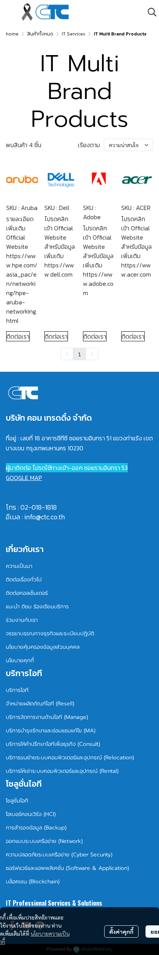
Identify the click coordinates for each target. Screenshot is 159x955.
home (12, 33)
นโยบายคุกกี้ (20, 660)
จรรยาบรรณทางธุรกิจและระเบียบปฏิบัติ (50, 633)
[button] (152, 11)
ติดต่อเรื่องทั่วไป (24, 580)
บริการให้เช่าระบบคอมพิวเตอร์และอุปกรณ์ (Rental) (62, 771)
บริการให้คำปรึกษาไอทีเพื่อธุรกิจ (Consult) (53, 744)
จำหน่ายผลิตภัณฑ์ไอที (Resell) (40, 704)
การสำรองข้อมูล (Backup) (36, 828)
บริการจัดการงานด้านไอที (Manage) (47, 717)
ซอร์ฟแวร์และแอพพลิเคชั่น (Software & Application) (67, 868)
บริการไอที (17, 690)
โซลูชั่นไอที (17, 801)
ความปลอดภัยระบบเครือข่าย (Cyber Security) (59, 855)
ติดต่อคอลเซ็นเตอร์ (27, 593)
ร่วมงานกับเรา (22, 620)
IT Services (73, 33)
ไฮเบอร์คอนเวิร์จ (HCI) (31, 814)
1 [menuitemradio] (79, 354)
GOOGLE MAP (24, 477)
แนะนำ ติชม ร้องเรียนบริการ (37, 607)
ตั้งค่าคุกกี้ (121, 931)
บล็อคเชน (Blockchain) (32, 882)
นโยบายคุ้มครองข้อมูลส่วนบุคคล (43, 647)
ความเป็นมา (19, 566)
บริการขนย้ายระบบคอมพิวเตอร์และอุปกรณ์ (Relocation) (70, 758)
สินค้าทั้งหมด (40, 33)
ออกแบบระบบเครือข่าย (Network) (44, 841)
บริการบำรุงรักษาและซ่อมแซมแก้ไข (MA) (50, 731)
